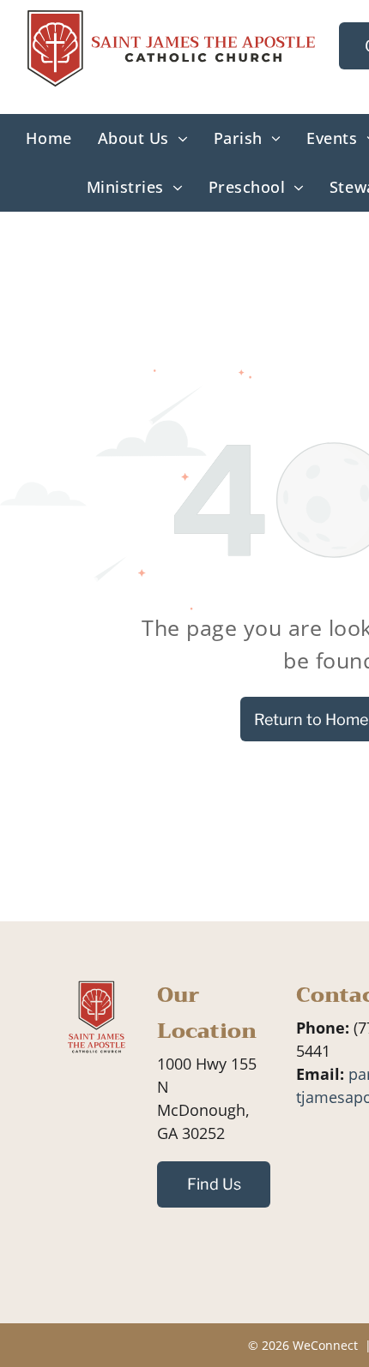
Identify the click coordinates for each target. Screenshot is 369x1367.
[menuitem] (48, 138)
